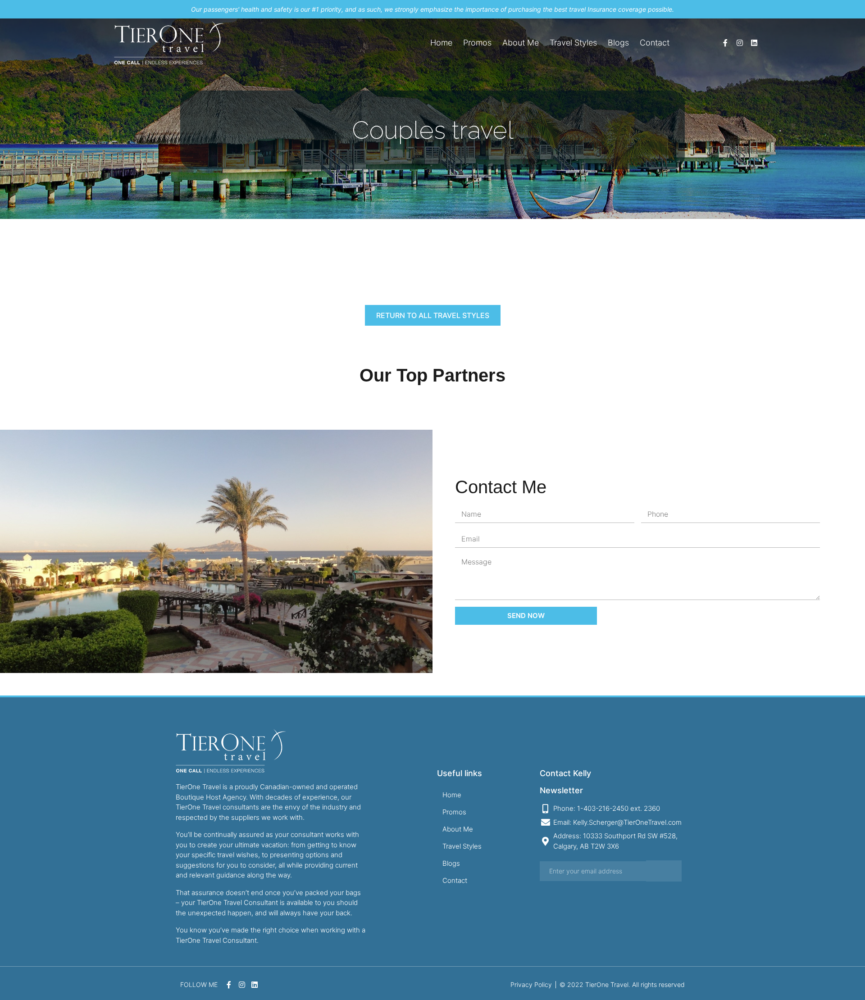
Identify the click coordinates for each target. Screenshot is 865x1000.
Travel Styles (573, 42)
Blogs (618, 42)
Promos (477, 42)
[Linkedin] (754, 43)
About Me (520, 42)
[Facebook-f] (725, 43)
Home (441, 42)
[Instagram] (740, 43)
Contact (654, 42)
